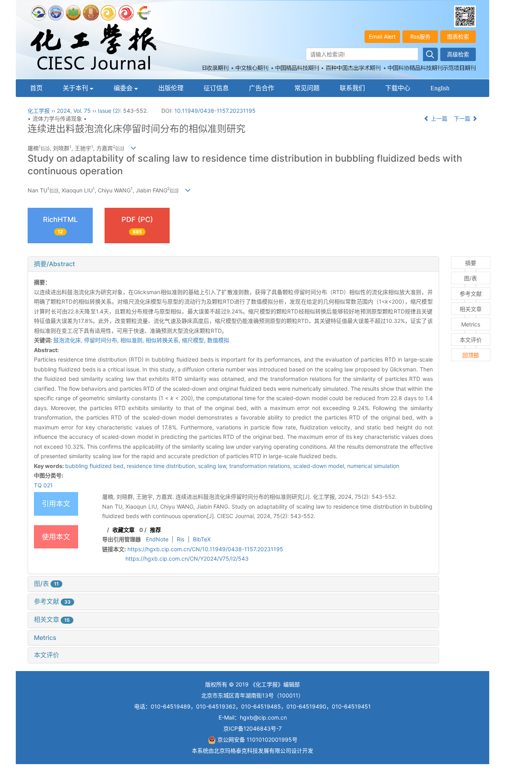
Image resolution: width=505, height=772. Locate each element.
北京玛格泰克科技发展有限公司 (252, 750)
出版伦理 (170, 88)
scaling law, (213, 465)
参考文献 (52, 601)
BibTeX (202, 539)
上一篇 (438, 118)
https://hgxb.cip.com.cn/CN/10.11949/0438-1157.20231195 (205, 549)
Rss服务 (420, 36)
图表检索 (458, 36)
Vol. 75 (82, 110)
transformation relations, (261, 465)
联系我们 (352, 88)
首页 (36, 88)
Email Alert (382, 36)
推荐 (155, 529)
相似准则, (133, 340)
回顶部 (470, 355)
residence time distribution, (162, 465)
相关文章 (52, 619)
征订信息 (216, 88)
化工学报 (39, 110)
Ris (180, 539)
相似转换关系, (164, 340)
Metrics (45, 637)
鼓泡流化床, (68, 340)
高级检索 (458, 54)
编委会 (124, 88)
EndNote (157, 539)
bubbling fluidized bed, (96, 465)
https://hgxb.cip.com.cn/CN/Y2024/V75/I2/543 (187, 558)
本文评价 (46, 655)
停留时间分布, (102, 340)
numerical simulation (373, 465)
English (439, 88)
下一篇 (463, 118)
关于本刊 (76, 88)
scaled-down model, (320, 465)
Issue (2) (109, 110)
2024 (63, 110)
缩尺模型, (194, 340)
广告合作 (261, 88)
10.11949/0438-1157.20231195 (215, 110)
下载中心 (397, 88)
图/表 (46, 583)
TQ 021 (43, 485)
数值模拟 (218, 340)
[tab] (233, 264)
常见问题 (307, 88)
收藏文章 (123, 529)
